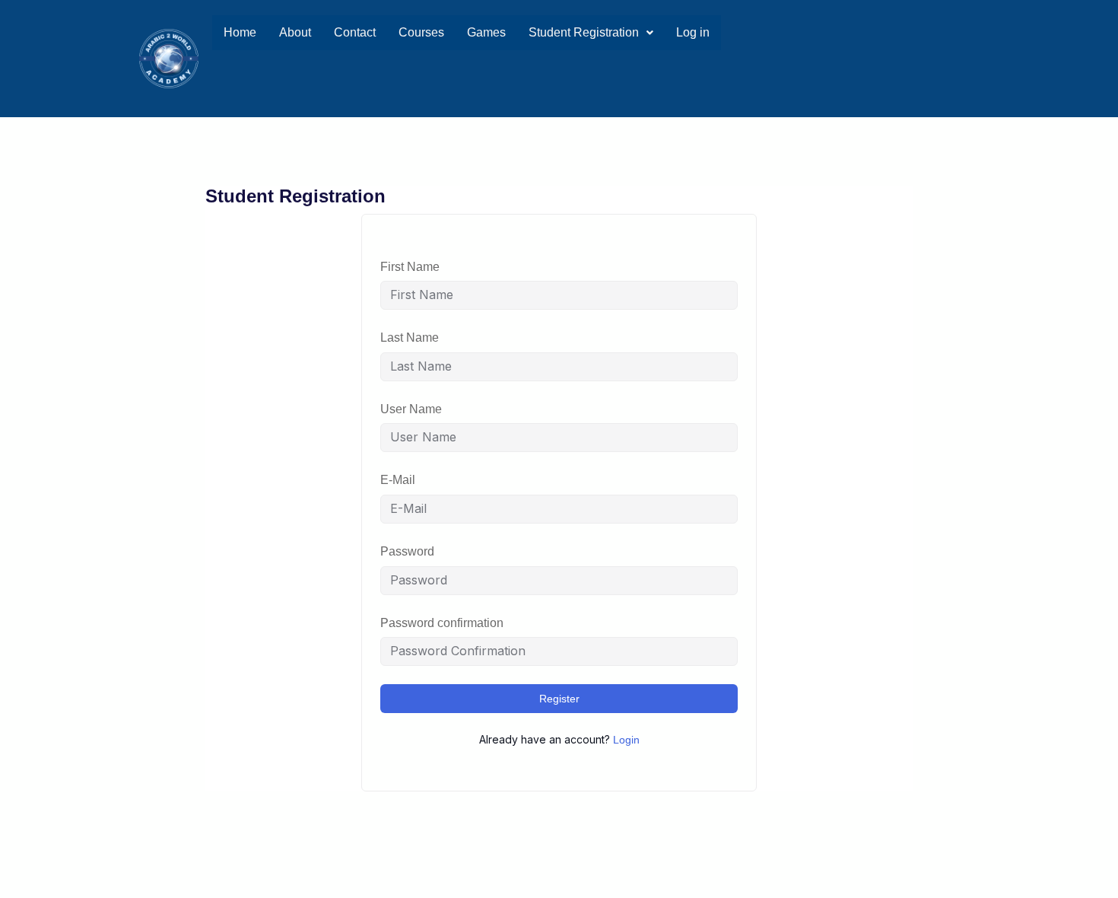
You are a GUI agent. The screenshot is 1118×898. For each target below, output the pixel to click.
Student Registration (584, 32)
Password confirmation (441, 622)
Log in (693, 32)
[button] (591, 32)
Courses (421, 32)
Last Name (409, 337)
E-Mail (397, 479)
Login (626, 740)
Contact (355, 32)
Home (240, 32)
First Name (410, 266)
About (295, 32)
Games (486, 32)
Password (407, 551)
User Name (411, 409)
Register (559, 699)
